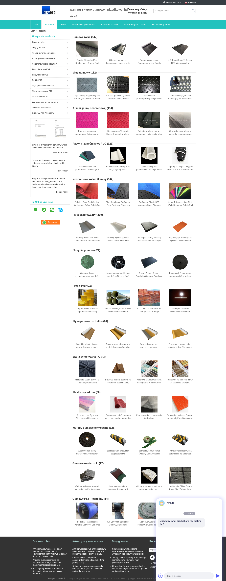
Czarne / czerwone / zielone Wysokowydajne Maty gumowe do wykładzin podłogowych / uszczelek (128, 551)
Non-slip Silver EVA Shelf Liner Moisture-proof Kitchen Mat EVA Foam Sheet (87, 241)
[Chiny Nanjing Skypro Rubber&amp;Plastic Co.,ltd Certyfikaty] (40, 128)
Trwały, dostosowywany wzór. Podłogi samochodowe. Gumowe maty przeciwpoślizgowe (129, 560)
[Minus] (218, 503)
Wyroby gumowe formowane (45, 102)
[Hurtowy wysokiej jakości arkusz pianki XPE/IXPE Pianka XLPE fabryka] (118, 226)
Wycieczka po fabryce (83, 24)
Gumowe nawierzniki (41, 107)
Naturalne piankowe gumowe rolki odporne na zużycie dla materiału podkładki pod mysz (87, 568)
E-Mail (154, 563)
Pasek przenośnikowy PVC (44, 58)
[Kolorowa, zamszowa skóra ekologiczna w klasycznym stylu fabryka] (149, 368)
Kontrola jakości (109, 24)
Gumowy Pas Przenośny (43, 113)
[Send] (217, 575)
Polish (191, 2)
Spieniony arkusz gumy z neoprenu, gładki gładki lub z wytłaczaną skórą (149, 134)
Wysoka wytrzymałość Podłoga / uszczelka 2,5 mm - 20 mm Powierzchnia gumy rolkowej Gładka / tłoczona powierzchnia (50, 553)
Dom (35, 24)
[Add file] (160, 575)
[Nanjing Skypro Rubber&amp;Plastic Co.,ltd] (48, 11)
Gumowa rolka (38, 42)
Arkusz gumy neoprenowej (44, 53)
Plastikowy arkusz (40, 96)
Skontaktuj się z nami (135, 24)
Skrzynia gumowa (40, 75)
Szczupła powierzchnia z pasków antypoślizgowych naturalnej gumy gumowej (180, 347)
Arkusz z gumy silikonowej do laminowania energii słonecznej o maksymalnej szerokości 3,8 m (48, 562)
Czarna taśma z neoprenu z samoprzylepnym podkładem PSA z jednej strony (88, 560)
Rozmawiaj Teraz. (161, 24)
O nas (63, 24)
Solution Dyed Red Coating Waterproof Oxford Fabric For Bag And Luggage (87, 205)
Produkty (49, 24)
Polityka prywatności (57, 578)
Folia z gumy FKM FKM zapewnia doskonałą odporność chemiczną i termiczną (48, 571)
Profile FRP (37, 80)
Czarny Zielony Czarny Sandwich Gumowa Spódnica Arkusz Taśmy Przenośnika (149, 276)
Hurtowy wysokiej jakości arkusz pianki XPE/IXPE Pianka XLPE (118, 241)
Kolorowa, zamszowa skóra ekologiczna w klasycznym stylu (149, 383)
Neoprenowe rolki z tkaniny (44, 64)
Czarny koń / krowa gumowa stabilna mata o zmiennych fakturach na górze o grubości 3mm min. (129, 568)
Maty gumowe (38, 47)
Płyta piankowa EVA (41, 69)
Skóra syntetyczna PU (42, 91)
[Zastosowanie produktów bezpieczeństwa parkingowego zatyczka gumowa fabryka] (118, 439)
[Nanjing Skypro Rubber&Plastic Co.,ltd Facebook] (152, 558)
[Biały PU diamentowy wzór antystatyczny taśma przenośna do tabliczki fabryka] (118, 155)
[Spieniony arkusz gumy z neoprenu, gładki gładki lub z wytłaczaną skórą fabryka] (149, 120)
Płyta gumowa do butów (43, 86)
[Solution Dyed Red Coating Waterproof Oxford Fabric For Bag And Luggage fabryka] (87, 191)
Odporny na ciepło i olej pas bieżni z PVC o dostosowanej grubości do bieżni (180, 170)
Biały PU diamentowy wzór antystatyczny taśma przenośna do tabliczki (118, 170)
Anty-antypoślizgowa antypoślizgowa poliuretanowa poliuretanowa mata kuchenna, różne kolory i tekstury (89, 551)
